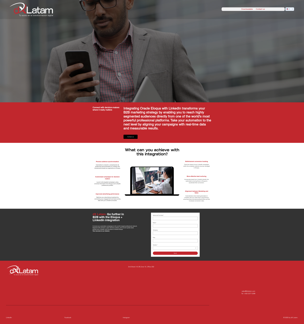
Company (155, 230)
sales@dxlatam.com (248, 291)
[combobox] (175, 248)
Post (154, 237)
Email (154, 222)
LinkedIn (9, 317)
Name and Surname (158, 215)
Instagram (126, 317)
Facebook (67, 317)
